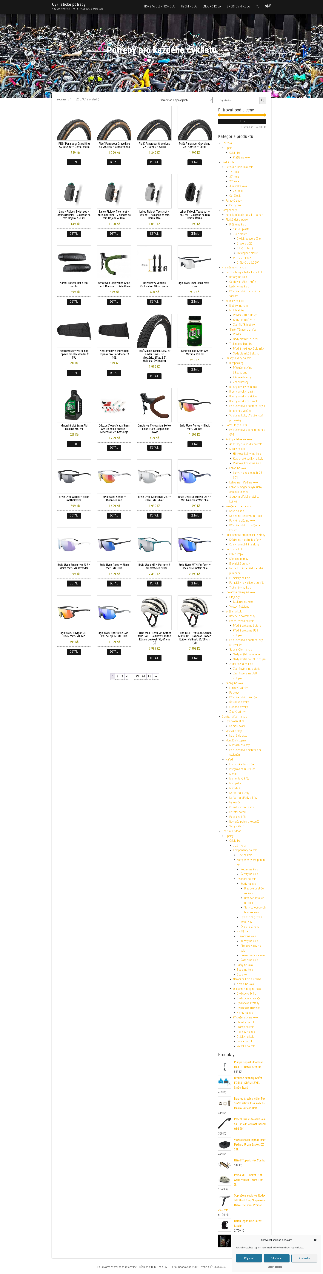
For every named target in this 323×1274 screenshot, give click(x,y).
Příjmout (249, 1258)
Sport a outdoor (231, 831)
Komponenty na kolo (245, 850)
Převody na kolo (246, 936)
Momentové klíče (239, 778)
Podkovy (234, 692)
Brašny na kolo (245, 1027)
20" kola (234, 176)
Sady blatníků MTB (244, 320)
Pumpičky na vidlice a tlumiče (246, 582)
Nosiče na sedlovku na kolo (245, 516)
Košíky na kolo (237, 449)
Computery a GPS (236, 425)
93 (137, 676)
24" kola (234, 181)
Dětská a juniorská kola (239, 167)
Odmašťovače (237, 726)
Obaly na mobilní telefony (244, 544)
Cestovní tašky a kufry (242, 282)
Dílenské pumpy (238, 559)
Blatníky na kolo (235, 301)
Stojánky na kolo (243, 601)
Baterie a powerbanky (242, 616)
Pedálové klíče (237, 817)
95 (149, 676)
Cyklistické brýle (246, 993)
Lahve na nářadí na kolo (243, 482)
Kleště (232, 774)
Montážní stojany (236, 740)
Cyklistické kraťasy (248, 1003)
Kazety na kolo (249, 941)
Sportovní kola (238, 6)
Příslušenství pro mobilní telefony (245, 535)
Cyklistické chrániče (249, 998)
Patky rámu (236, 205)
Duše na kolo (244, 855)
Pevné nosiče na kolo (242, 520)
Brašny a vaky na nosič (243, 387)
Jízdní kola (188, 6)
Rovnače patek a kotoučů (244, 821)
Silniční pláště (245, 248)
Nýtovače (234, 802)
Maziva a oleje (234, 731)
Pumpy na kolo (234, 549)
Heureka (227, 143)
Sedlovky (242, 974)
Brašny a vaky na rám (242, 391)
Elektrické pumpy (239, 563)
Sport (229, 148)
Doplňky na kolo (246, 1032)
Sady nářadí (236, 826)
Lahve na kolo (237, 468)
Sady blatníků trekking (246, 353)
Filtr (242, 121)
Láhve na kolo (245, 1041)
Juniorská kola (238, 186)
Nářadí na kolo (245, 984)
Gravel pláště (244, 243)
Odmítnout (276, 1258)
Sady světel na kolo (241, 649)
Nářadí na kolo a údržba (247, 979)
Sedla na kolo (245, 969)
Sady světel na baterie (246, 654)
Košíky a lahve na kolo (239, 439)
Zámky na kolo (234, 683)
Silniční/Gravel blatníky (242, 329)
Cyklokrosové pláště (249, 238)
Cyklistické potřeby (69, 4)
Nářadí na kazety (239, 793)
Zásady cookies (275, 1267)
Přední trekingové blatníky (248, 348)
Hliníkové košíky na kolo (247, 453)
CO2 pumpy (236, 554)
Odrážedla (235, 195)
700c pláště (240, 234)
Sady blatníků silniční (245, 339)
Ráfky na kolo (245, 965)
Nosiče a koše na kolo (239, 506)
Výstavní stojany (239, 606)
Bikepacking (236, 363)
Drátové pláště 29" (248, 262)
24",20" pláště (241, 229)
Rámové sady (234, 200)
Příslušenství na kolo (234, 267)
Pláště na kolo (241, 157)
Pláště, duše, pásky (237, 219)
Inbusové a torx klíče (241, 764)
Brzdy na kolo (248, 884)
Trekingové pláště (247, 253)
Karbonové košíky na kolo (248, 458)
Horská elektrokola (159, 6)
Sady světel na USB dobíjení (249, 659)
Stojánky (234, 597)
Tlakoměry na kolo (240, 587)
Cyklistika (235, 153)
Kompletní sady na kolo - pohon (244, 215)
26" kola (238, 191)
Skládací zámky (238, 707)
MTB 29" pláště (242, 258)
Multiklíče (234, 788)
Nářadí (229, 759)
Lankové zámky (238, 688)
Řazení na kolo (249, 960)
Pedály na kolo (249, 869)
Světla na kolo (234, 611)
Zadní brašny (240, 382)
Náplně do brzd (238, 735)
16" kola (234, 172)
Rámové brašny (242, 377)
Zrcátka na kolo (246, 1046)
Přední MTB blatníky (245, 315)
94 (143, 676)
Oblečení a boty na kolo (247, 989)
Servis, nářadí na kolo (234, 716)
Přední (237, 334)
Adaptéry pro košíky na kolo (245, 444)
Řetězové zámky (239, 702)
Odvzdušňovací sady (241, 807)
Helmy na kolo (245, 1013)
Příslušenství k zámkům (243, 697)
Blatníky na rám (238, 305)
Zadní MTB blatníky (244, 324)
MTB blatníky (236, 310)
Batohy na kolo (238, 277)
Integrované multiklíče (242, 769)
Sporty (229, 836)
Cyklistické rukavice (248, 1008)
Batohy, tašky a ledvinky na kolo (244, 272)
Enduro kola (211, 6)
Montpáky (235, 783)
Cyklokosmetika (235, 721)
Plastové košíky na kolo (247, 463)
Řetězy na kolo (249, 874)
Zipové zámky (237, 711)
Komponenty (229, 210)
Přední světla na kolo (241, 621)
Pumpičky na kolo (239, 578)
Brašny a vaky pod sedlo (243, 401)
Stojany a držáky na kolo (240, 592)
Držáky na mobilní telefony (245, 540)
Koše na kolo (236, 511)
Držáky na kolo (245, 1036)
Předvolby (304, 1258)
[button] (315, 1240)
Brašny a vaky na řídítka (243, 396)
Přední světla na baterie (247, 625)
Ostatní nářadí (237, 812)
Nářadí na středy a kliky (243, 797)
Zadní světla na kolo (241, 664)
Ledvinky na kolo (239, 286)
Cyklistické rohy (250, 926)
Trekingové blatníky (240, 344)
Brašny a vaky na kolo (238, 358)
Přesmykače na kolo (253, 955)
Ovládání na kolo (246, 879)
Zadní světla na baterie (246, 669)
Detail (74, 162)
